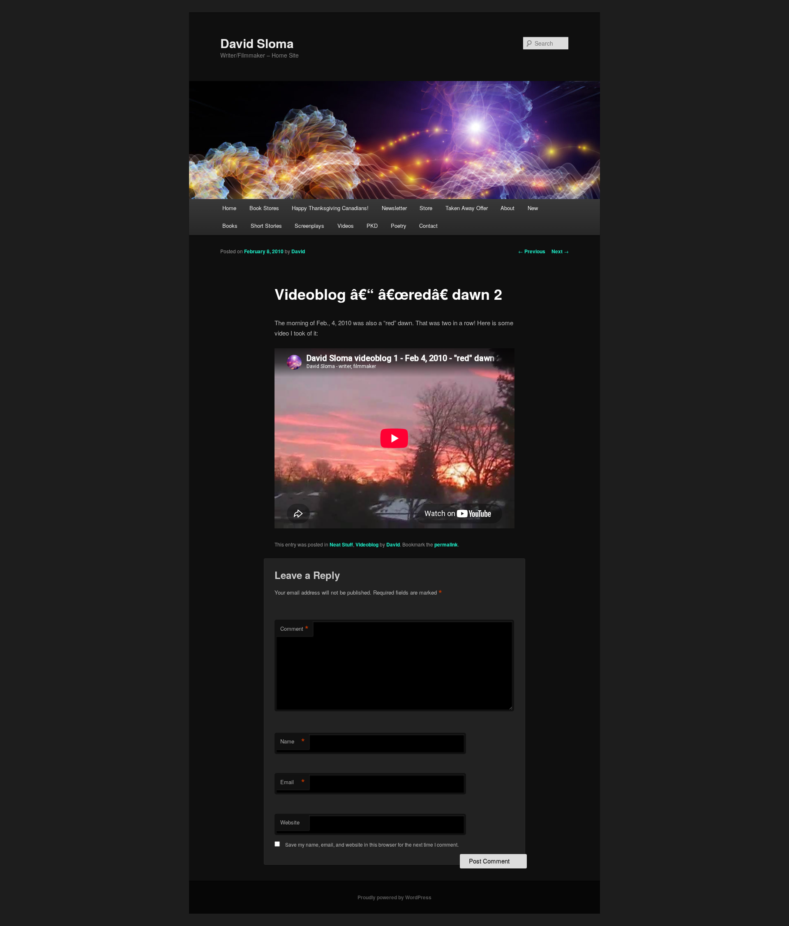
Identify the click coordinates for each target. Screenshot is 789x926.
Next (560, 251)
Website (290, 822)
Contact (428, 225)
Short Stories (266, 225)
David (298, 251)
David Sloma (257, 43)
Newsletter (394, 208)
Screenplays (309, 225)
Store (426, 208)
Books (230, 225)
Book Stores (264, 208)
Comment (294, 628)
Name (292, 741)
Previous (531, 251)
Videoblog (366, 544)
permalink (446, 544)
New (533, 208)
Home (229, 208)
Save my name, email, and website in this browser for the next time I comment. (372, 844)
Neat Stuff (341, 544)
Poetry (398, 225)
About (507, 208)
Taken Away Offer (466, 208)
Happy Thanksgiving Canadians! (330, 208)
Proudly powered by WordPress (394, 897)
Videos (345, 225)
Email (292, 782)
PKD (372, 225)
